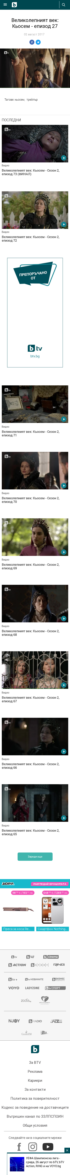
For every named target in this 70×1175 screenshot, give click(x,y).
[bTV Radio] (35, 1021)
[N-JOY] (14, 1021)
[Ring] (57, 965)
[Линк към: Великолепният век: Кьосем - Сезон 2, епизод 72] (35, 223)
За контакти (35, 1090)
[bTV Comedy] (30, 957)
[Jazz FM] (56, 1021)
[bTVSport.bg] (53, 988)
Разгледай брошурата (49, 884)
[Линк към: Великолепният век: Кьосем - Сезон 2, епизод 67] (35, 683)
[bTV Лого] (35, 1049)
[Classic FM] (26, 1033)
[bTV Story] (37, 965)
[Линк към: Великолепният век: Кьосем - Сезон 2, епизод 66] (35, 750)
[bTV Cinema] (51, 957)
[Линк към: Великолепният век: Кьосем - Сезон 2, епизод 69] (35, 551)
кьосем (19, 100)
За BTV (35, 1063)
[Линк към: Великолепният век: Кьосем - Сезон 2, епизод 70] (35, 484)
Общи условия (35, 1125)
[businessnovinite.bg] (57, 979)
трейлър (32, 100)
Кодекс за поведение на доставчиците (35, 1107)
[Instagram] (33, 1145)
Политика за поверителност (35, 1098)
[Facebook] (19, 1145)
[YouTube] (48, 1145)
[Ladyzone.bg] (31, 988)
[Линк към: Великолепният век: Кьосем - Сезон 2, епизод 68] (35, 617)
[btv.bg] (14, 957)
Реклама (35, 1072)
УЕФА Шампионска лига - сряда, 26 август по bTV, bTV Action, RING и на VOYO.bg (45, 1162)
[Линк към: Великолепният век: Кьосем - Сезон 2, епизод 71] (35, 417)
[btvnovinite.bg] (34, 979)
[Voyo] (12, 988)
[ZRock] (44, 1033)
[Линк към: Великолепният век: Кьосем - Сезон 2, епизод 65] (35, 816)
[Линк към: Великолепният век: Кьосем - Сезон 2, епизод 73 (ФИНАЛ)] (35, 157)
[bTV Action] (15, 965)
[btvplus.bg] (12, 979)
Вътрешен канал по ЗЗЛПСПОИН (35, 1116)
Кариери (35, 1081)
